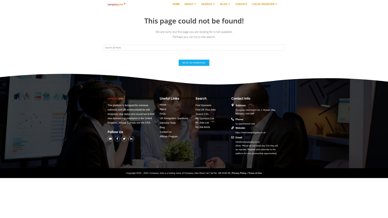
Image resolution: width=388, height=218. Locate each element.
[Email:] (232, 137)
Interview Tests (168, 123)
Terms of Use (255, 173)
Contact (241, 4)
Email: (239, 137)
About (188, 4)
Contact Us (166, 132)
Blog (223, 4)
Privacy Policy (239, 173)
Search (206, 4)
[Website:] (232, 127)
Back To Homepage (194, 62)
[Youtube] (110, 138)
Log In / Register (263, 4)
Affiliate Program (169, 136)
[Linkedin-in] (131, 138)
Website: (241, 128)
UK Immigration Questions (174, 118)
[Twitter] (124, 138)
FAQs (163, 113)
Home (176, 4)
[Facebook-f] (117, 138)
